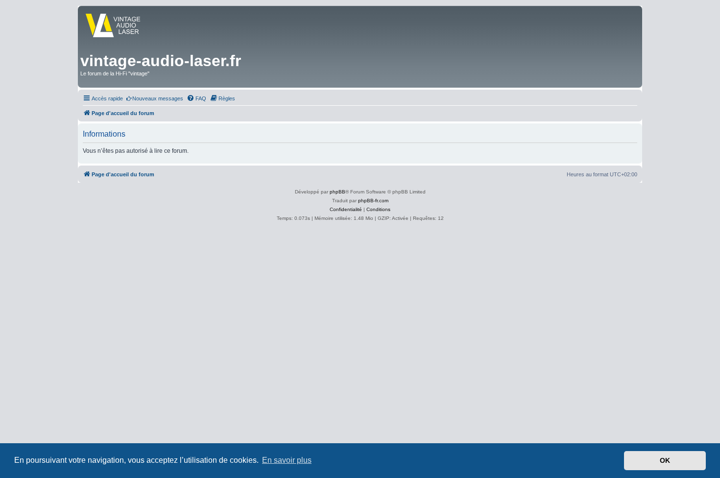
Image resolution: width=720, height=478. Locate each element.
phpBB (337, 191)
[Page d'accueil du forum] (121, 26)
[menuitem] (154, 98)
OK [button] (665, 460)
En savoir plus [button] (287, 460)
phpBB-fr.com (373, 200)
